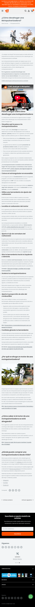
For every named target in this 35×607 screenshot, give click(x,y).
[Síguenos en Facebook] (3, 547)
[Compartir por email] (19, 490)
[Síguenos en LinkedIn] (21, 547)
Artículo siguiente (27, 500)
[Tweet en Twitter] (16, 490)
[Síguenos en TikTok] (18, 547)
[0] (32, 11)
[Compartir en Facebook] (10, 490)
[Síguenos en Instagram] (9, 547)
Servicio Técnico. (17, 559)
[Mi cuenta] (29, 11)
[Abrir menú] (2, 10)
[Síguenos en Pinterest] (12, 547)
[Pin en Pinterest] (13, 490)
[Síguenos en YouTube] (15, 547)
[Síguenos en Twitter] (6, 547)
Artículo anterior (8, 500)
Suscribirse (17, 534)
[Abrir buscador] (25, 11)
